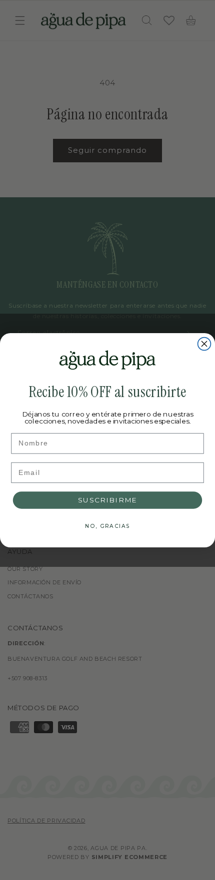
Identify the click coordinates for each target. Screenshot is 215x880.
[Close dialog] (204, 343)
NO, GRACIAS (107, 525)
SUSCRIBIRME (108, 499)
